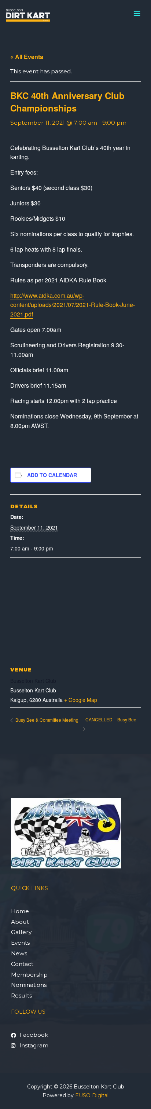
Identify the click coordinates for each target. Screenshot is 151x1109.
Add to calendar (52, 475)
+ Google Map (80, 699)
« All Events (26, 56)
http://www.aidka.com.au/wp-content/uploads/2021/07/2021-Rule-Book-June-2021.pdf (72, 305)
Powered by (75, 1095)
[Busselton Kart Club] (28, 15)
